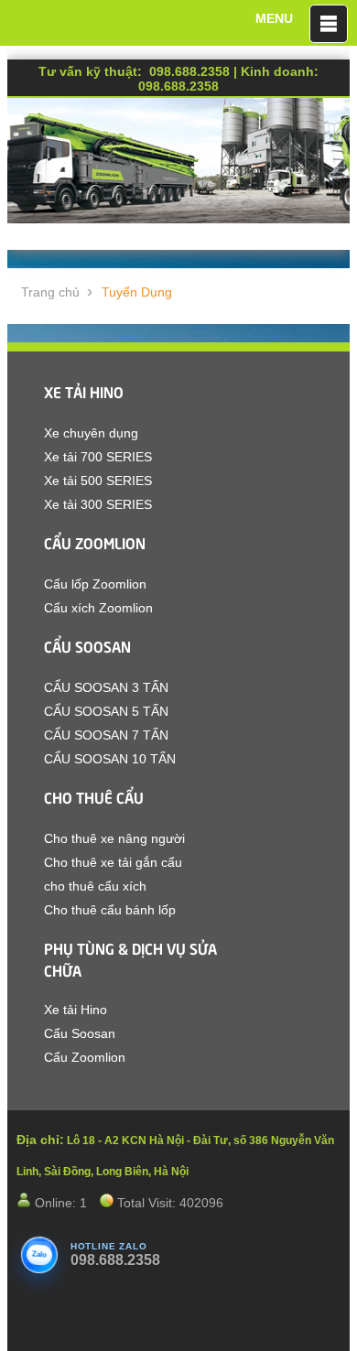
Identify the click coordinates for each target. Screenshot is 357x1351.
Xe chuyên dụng (91, 433)
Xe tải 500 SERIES (98, 480)
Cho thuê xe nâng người (114, 838)
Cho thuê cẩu (94, 796)
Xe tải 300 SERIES (98, 504)
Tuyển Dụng (137, 292)
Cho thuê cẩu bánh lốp (110, 909)
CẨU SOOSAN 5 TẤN (106, 711)
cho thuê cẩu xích (95, 886)
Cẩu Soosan (87, 645)
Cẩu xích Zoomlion (98, 607)
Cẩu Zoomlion (84, 1057)
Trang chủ (50, 292)
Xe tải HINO (84, 391)
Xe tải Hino (75, 1009)
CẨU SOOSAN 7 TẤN (106, 735)
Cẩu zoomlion (95, 542)
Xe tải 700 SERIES (98, 456)
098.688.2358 (115, 1260)
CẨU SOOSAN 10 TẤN (110, 758)
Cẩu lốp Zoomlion (95, 584)
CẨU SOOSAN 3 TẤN (106, 687)
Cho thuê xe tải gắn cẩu (113, 862)
